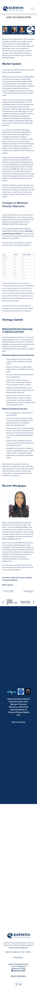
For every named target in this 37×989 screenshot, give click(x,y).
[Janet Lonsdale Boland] (20, 984)
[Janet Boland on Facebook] (16, 984)
